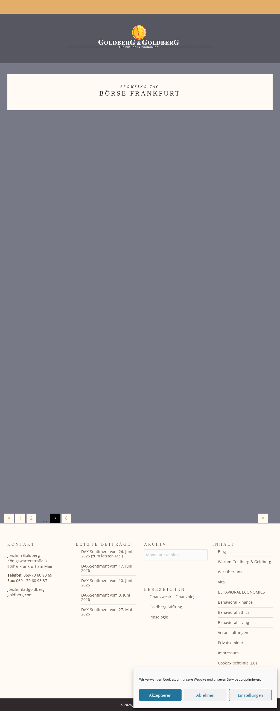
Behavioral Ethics (233, 612)
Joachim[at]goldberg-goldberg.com (26, 592)
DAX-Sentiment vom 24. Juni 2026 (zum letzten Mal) (106, 554)
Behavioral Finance (235, 602)
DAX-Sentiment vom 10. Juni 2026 (106, 583)
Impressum (228, 652)
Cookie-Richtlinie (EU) (237, 663)
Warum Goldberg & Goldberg (244, 561)
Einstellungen (250, 695)
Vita (221, 582)
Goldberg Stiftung (166, 606)
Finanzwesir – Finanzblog (173, 596)
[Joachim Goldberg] (140, 37)
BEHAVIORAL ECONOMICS (241, 592)
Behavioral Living (233, 622)
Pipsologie (159, 617)
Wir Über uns (230, 571)
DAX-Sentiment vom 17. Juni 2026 (106, 568)
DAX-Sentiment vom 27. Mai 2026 (106, 612)
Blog (222, 551)
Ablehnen (205, 695)
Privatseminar (230, 642)
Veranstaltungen (233, 632)
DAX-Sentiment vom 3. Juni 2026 (105, 597)
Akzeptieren (160, 695)
